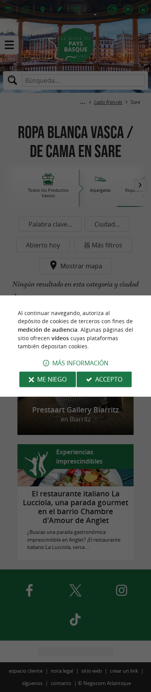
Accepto (108, 379)
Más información (80, 363)
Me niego (52, 379)
